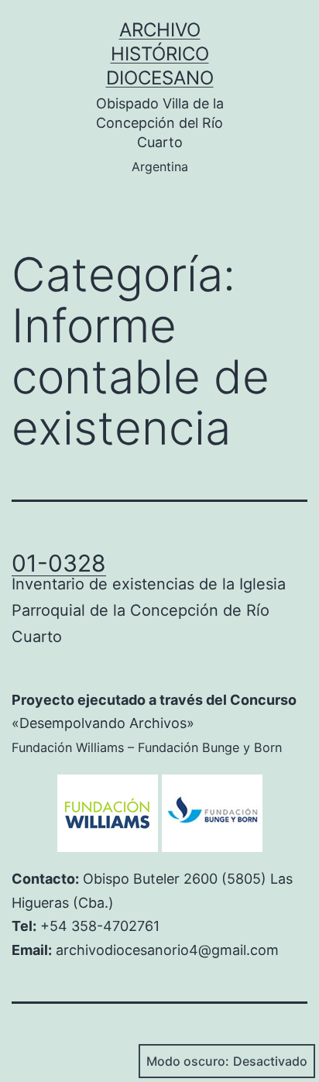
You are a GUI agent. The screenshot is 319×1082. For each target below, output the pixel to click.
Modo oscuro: (187, 1061)
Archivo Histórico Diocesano (160, 54)
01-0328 (59, 563)
